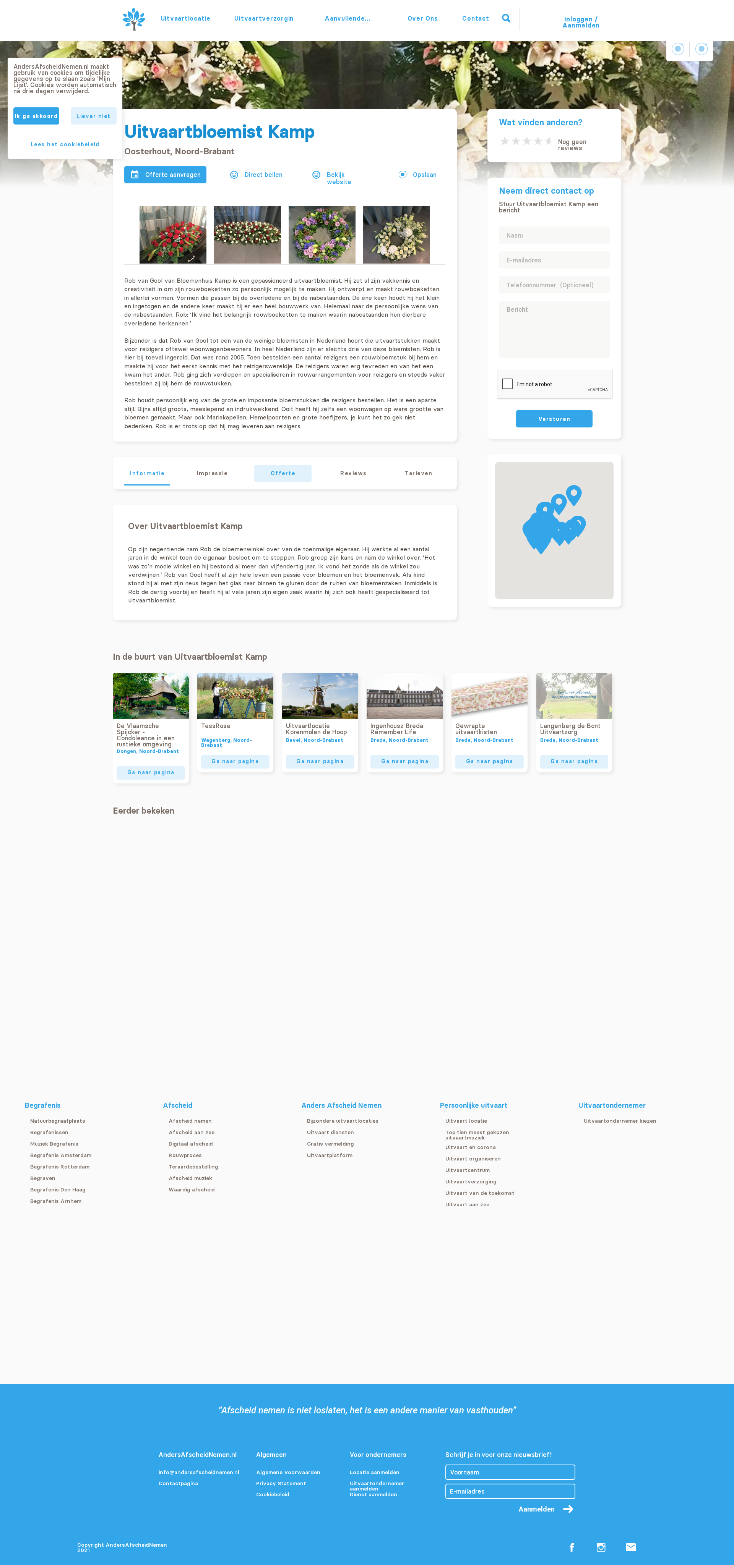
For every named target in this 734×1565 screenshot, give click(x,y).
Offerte (283, 473)
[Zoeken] (506, 18)
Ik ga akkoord (36, 116)
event (135, 175)
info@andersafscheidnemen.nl (199, 1473)
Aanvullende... (348, 18)
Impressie (212, 473)
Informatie (147, 473)
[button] (574, 496)
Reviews (353, 473)
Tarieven (418, 473)
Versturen (554, 419)
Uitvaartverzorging (264, 18)
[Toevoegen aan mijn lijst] (402, 174)
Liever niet (93, 116)
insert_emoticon (234, 175)
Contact (475, 18)
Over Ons (423, 18)
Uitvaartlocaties (185, 18)
